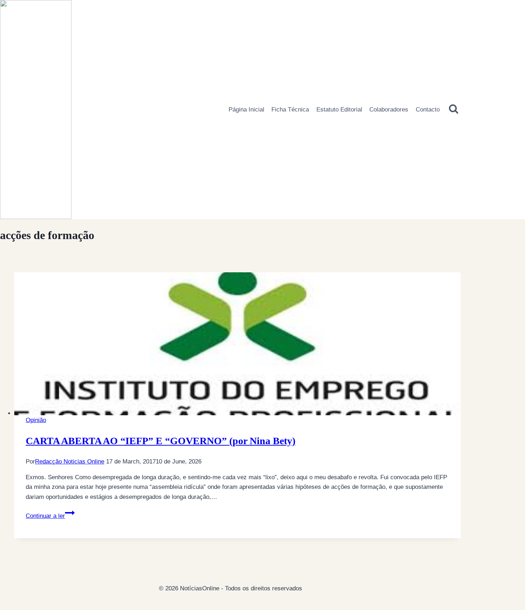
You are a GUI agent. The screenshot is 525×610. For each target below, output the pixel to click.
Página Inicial (246, 109)
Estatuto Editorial (339, 109)
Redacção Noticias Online (69, 461)
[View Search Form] (454, 109)
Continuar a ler (50, 515)
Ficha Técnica (290, 109)
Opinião (36, 420)
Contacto (428, 109)
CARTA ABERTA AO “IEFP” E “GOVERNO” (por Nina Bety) (160, 440)
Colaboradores (388, 109)
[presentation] (237, 343)
